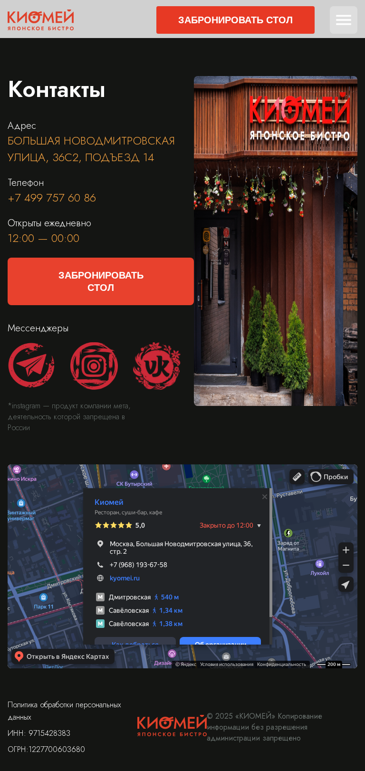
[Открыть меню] (343, 20)
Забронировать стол (235, 20)
